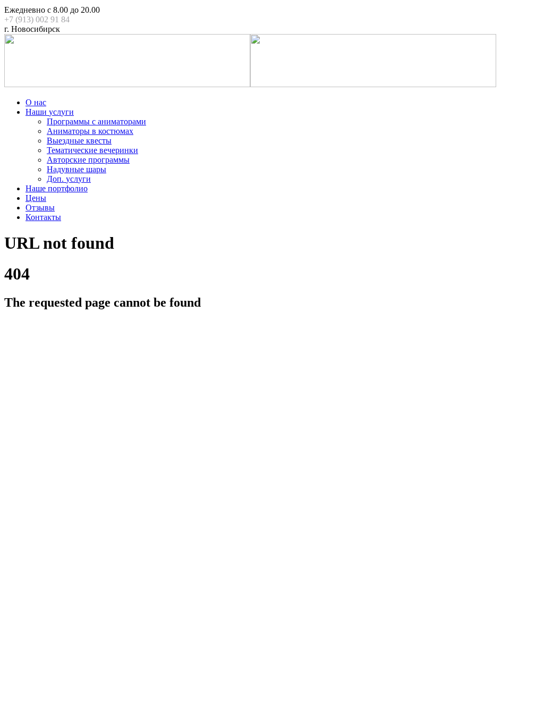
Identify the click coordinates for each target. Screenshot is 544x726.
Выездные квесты (79, 140)
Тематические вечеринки (92, 150)
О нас (36, 102)
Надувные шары (76, 169)
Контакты (43, 217)
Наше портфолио (57, 188)
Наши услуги (50, 111)
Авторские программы (88, 159)
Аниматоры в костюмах (90, 131)
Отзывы (40, 207)
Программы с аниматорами (96, 121)
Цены (36, 197)
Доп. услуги (69, 178)
